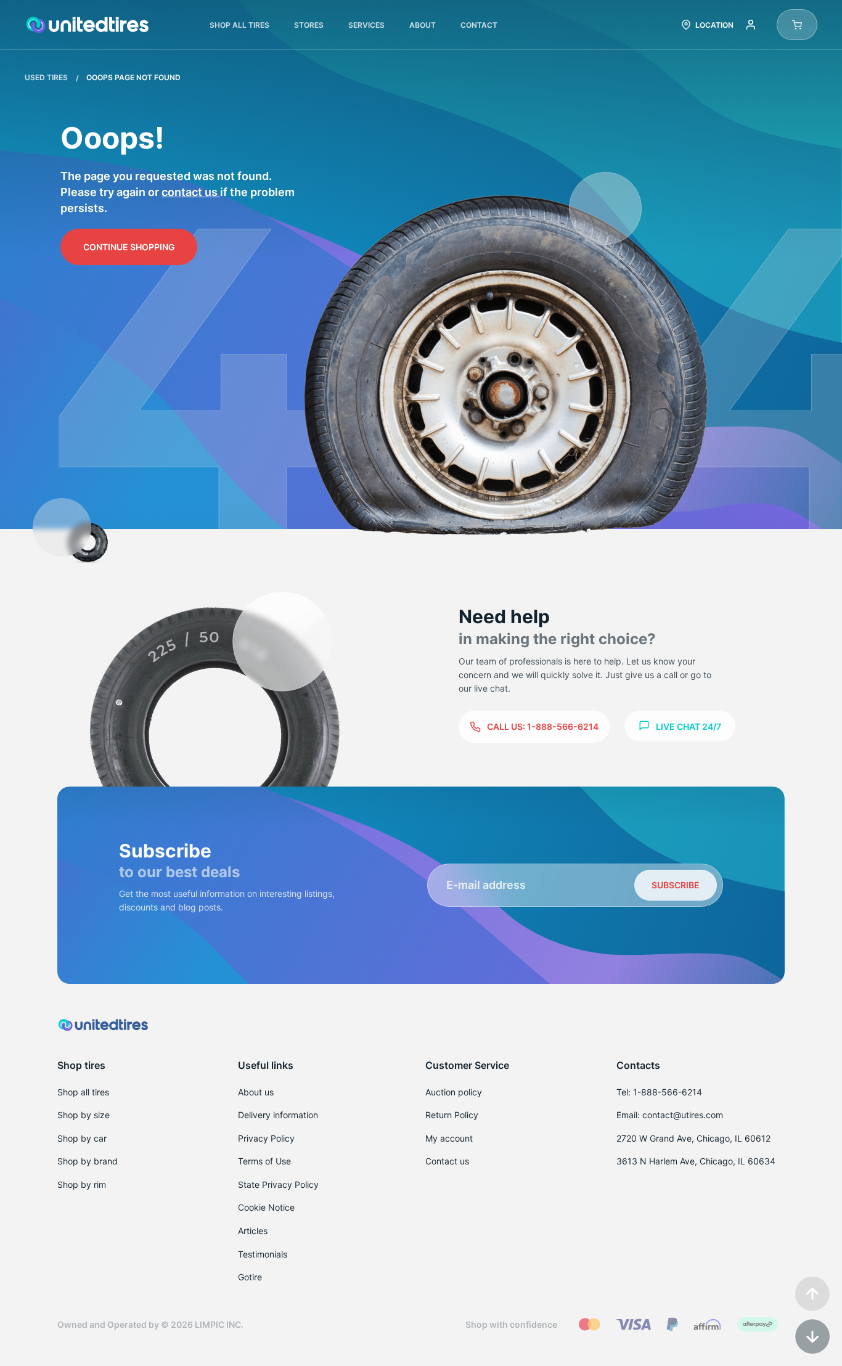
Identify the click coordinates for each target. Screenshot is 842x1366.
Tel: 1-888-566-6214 (659, 1092)
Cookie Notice (266, 1207)
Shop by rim (81, 1184)
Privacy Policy (266, 1138)
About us (256, 1092)
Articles (253, 1230)
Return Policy (451, 1115)
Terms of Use (264, 1161)
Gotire (250, 1277)
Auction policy (453, 1092)
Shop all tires (83, 1092)
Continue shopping (129, 247)
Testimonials (262, 1254)
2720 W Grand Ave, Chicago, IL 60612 (693, 1138)
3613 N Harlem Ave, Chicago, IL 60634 (695, 1161)
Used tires (47, 77)
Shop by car (82, 1138)
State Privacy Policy (278, 1184)
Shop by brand (87, 1161)
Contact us (190, 192)
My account (449, 1138)
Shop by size (83, 1115)
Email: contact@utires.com (669, 1115)
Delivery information (278, 1115)
